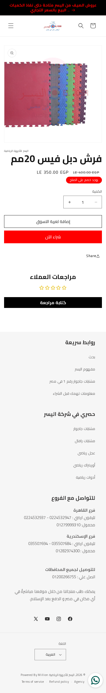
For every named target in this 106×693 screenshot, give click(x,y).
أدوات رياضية (85, 477)
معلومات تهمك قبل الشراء (74, 393)
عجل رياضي (86, 452)
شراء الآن (53, 237)
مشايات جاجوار (84, 428)
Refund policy (59, 681)
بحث (92, 356)
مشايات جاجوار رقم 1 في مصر (72, 381)
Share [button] (91, 255)
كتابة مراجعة (53, 302)
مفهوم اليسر (85, 369)
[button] (11, 26)
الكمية (97, 191)
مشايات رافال (85, 440)
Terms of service (33, 681)
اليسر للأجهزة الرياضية (61, 675)
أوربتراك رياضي (84, 465)
